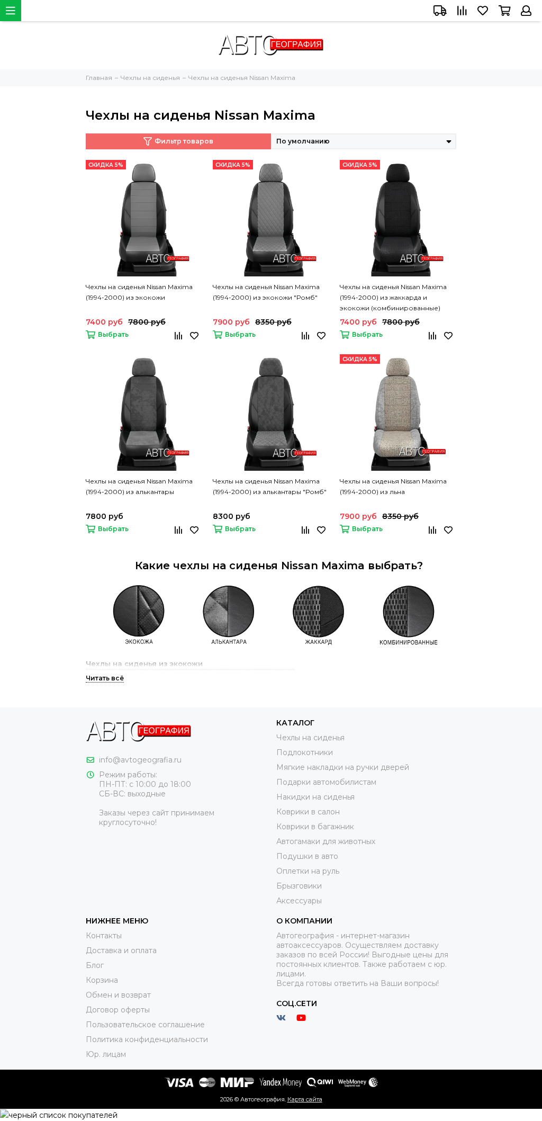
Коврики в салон (308, 812)
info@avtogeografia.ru (140, 760)
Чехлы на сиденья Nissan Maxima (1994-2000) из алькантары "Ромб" (270, 486)
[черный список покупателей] (59, 1114)
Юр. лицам (106, 1054)
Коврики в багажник (315, 826)
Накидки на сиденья (315, 797)
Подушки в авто (307, 856)
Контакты (104, 935)
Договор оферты (118, 1010)
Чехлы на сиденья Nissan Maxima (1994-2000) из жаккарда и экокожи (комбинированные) (393, 297)
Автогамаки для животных (325, 841)
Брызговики (299, 886)
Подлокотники (304, 752)
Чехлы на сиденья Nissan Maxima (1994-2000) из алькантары (139, 486)
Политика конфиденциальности (147, 1039)
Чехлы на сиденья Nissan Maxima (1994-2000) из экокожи (139, 292)
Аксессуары (299, 900)
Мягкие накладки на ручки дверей (342, 767)
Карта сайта (304, 1099)
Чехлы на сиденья (310, 737)
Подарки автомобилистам (326, 782)
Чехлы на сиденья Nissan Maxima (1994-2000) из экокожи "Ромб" (266, 292)
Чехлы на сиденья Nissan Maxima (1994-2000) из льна (393, 486)
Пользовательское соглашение (145, 1024)
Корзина (102, 980)
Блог (95, 965)
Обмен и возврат (118, 995)
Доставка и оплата (121, 950)
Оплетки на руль (307, 871)
